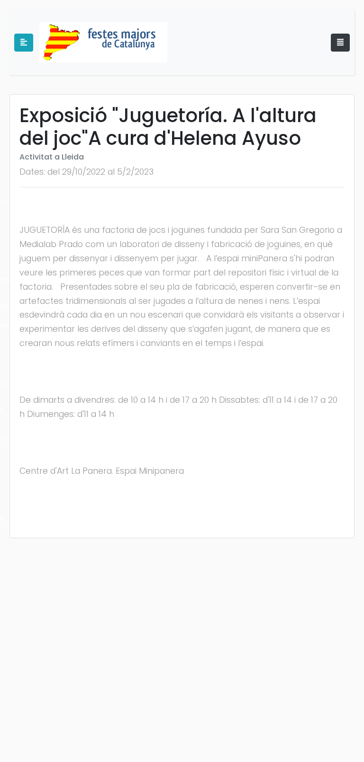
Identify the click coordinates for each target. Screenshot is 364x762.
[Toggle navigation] (340, 43)
